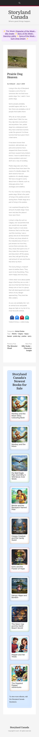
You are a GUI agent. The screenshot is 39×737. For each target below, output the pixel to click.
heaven (9, 336)
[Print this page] (27, 319)
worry (29, 336)
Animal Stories (19, 331)
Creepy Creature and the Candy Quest (19, 538)
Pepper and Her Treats (18, 656)
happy (26, 334)
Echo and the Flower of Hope (18, 568)
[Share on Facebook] (12, 319)
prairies (24, 336)
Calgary (20, 334)
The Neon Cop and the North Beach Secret (18, 626)
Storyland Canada (19, 15)
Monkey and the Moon (19, 445)
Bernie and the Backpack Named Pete (19, 507)
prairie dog (16, 336)
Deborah (12, 84)
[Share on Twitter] (17, 319)
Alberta (14, 334)
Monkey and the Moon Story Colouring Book (19, 416)
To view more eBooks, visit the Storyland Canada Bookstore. (18, 699)
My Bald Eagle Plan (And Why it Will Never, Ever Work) (19, 476)
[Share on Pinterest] (22, 319)
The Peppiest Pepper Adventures (17, 685)
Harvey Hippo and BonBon (19, 596)
